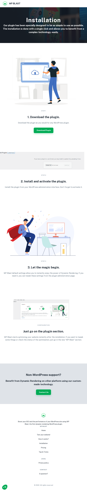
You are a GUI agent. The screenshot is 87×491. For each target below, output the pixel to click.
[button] (4, 487)
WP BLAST (14, 3)
